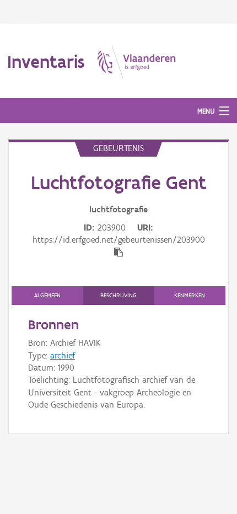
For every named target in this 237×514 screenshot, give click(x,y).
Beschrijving (118, 295)
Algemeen (47, 295)
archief (62, 355)
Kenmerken (189, 295)
